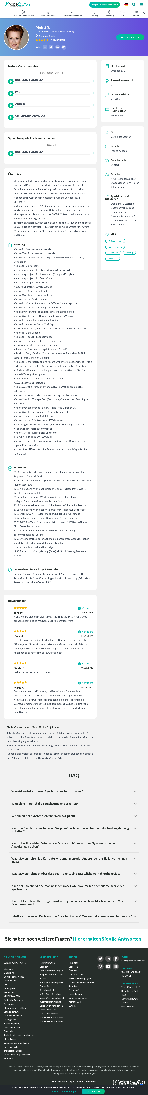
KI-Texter (8, 1058)
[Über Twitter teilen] (51, 47)
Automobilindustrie (13, 1015)
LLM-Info (73, 1005)
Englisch (51, 144)
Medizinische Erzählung (15, 1008)
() (58, 39)
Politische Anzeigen (13, 1000)
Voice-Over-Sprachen (50, 994)
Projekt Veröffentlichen (104, 4)
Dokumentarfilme (12, 1027)
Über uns (73, 970)
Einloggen (73, 962)
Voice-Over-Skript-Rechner (17, 1054)
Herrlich (112, 259)
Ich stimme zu (93, 1091)
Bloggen (44, 966)
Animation (9, 1004)
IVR (122, 15)
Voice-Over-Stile (48, 1009)
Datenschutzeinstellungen (62, 1091)
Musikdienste (10, 1039)
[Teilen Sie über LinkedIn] (57, 47)
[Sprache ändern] (126, 4)
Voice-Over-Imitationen (51, 1021)
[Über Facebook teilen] (45, 47)
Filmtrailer (9, 1031)
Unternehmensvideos (72, 15)
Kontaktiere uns (76, 974)
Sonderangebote (48, 15)
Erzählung (109, 15)
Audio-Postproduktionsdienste (19, 1035)
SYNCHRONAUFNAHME (16, 962)
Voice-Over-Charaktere (51, 1017)
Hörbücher (136, 15)
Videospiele (9, 988)
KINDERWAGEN (12, 996)
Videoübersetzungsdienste (16, 1043)
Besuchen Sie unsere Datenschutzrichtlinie (114, 1087)
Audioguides (10, 1019)
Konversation (115, 247)
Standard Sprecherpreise (51, 982)
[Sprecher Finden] (133, 4)
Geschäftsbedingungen (80, 978)
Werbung (8, 969)
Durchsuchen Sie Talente (23, 15)
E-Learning (93, 15)
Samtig (129, 253)
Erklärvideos (10, 980)
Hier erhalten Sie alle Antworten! (108, 939)
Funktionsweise (47, 962)
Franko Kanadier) (51, 72)
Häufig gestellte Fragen (51, 970)
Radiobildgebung (12, 1023)
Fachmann (113, 253)
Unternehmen (115, 241)
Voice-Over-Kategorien (51, 1005)
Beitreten (73, 966)
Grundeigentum (11, 1011)
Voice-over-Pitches (49, 1013)
